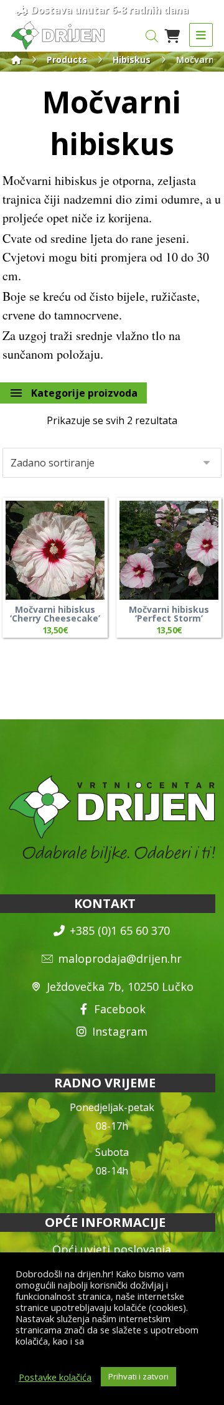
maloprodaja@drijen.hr (120, 958)
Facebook (120, 1008)
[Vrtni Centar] (58, 35)
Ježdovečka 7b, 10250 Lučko (120, 986)
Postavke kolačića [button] (55, 1377)
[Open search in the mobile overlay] (152, 36)
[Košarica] (172, 35)
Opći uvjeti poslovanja (111, 1249)
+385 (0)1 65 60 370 (120, 930)
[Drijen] (16, 59)
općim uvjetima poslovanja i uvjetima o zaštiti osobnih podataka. (109, 1346)
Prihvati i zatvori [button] (138, 1376)
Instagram (119, 1031)
